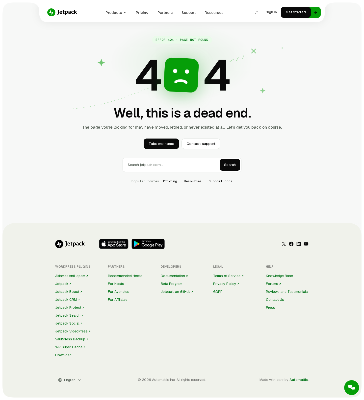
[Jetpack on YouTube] (306, 244)
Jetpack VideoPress (71, 331)
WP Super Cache (68, 347)
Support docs (221, 181)
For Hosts (116, 284)
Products (113, 12)
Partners (165, 12)
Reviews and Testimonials (287, 291)
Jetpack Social (67, 323)
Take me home (161, 143)
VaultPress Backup (70, 339)
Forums (272, 284)
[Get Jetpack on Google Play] (148, 244)
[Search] (257, 12)
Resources (214, 12)
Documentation (173, 276)
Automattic (298, 379)
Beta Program (171, 284)
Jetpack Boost (67, 291)
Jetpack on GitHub (175, 291)
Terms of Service (226, 276)
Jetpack (61, 284)
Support (189, 12)
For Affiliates (118, 299)
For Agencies (118, 291)
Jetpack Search (67, 315)
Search (230, 165)
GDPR (218, 291)
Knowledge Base (279, 276)
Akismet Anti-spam (70, 276)
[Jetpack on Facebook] (291, 244)
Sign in (271, 12)
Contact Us (275, 299)
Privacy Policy (224, 284)
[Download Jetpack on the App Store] (114, 244)
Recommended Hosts (125, 276)
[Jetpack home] (62, 12)
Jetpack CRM (66, 299)
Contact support (200, 143)
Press (270, 307)
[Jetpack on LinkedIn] (298, 244)
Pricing (142, 12)
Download (63, 355)
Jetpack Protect (68, 307)
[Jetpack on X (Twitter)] (283, 244)
